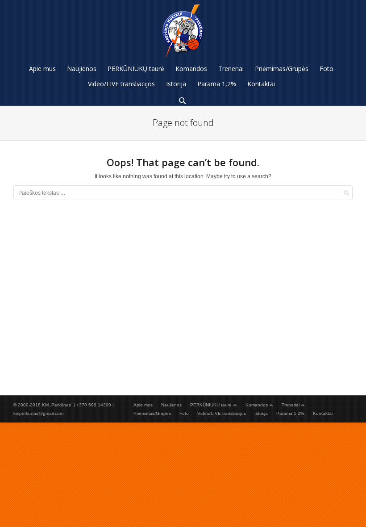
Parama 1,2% (290, 413)
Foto (184, 413)
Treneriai (290, 404)
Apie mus (143, 404)
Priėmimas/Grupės (152, 413)
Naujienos (171, 404)
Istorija (261, 413)
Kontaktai (323, 413)
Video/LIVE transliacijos (221, 413)
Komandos (256, 404)
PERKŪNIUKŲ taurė (211, 404)
